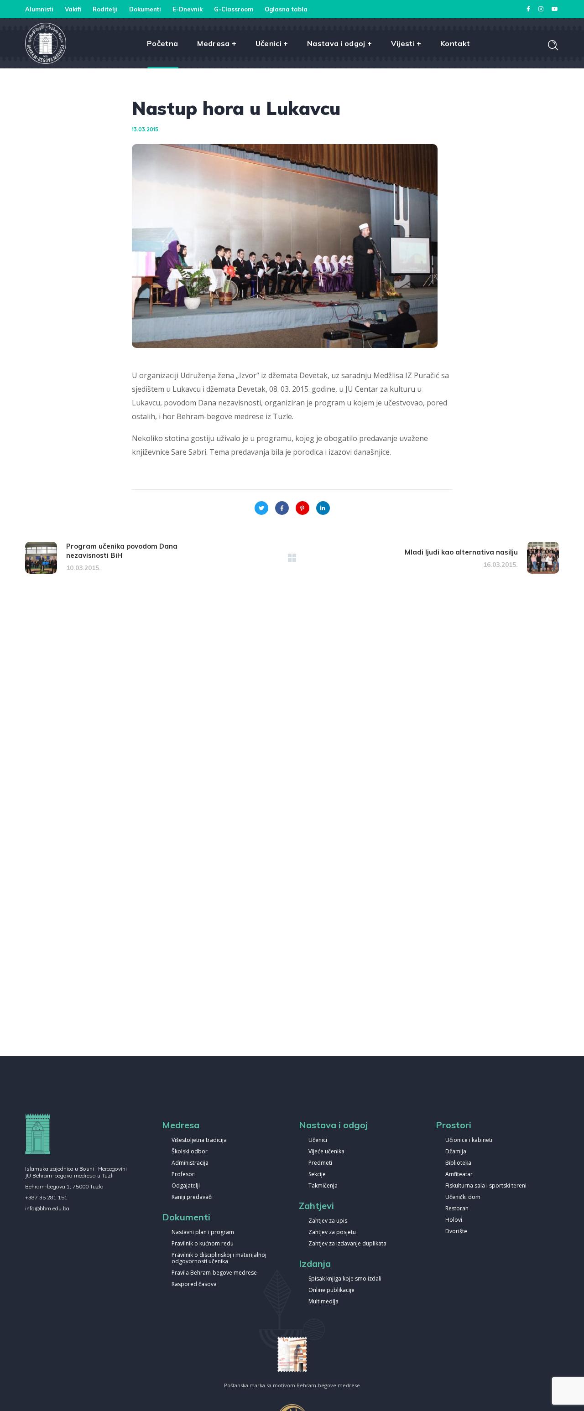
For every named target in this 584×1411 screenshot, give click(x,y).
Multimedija (323, 1301)
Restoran (457, 1208)
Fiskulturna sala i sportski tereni (486, 1186)
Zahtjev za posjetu (332, 1232)
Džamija (455, 1151)
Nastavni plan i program (203, 1232)
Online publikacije (331, 1290)
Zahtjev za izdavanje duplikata (347, 1243)
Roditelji (105, 9)
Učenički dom (462, 1197)
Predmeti (320, 1163)
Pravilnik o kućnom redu (203, 1243)
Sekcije (317, 1174)
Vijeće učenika (326, 1151)
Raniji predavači (192, 1197)
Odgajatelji (186, 1186)
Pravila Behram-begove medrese (214, 1273)
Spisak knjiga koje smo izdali (344, 1279)
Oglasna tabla (286, 9)
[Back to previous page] (292, 558)
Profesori (184, 1174)
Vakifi (73, 9)
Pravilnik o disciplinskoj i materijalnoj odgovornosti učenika (219, 1258)
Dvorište (456, 1231)
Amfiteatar (459, 1174)
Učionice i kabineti (468, 1140)
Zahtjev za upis (327, 1221)
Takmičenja (323, 1186)
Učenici (317, 1140)
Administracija (190, 1163)
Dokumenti (145, 9)
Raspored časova (194, 1284)
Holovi (453, 1220)
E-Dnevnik (187, 9)
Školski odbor (190, 1151)
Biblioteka (458, 1163)
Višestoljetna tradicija (199, 1140)
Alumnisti (39, 9)
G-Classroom (233, 9)
